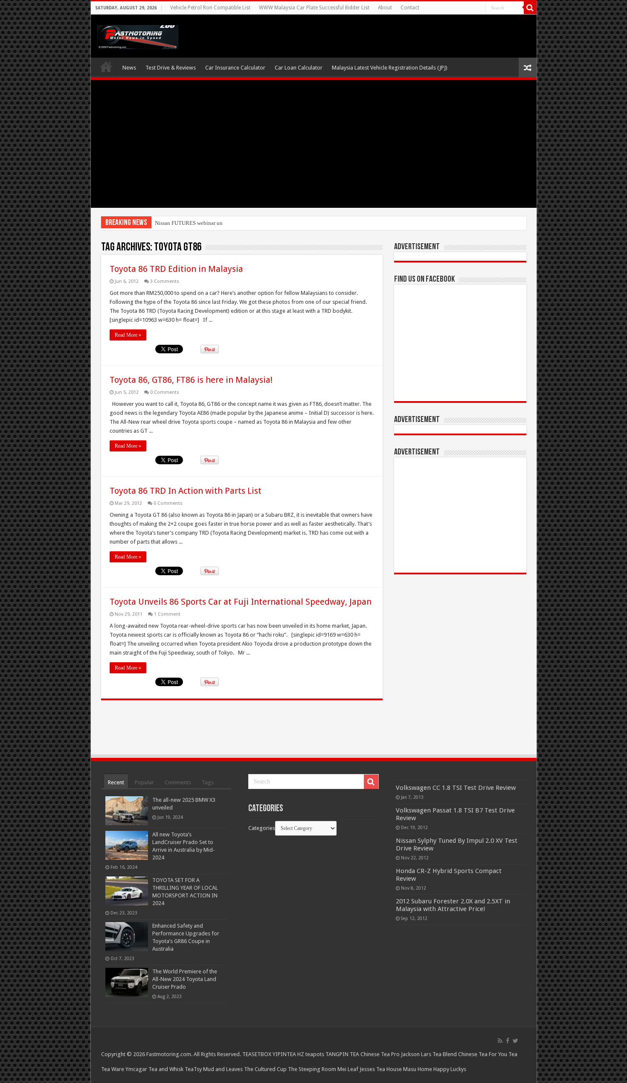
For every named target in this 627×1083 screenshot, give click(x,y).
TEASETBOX (256, 1054)
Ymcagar (136, 1069)
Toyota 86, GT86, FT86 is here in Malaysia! (191, 380)
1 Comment (167, 614)
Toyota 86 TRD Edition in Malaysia (176, 269)
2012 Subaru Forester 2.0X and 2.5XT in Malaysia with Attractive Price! (453, 905)
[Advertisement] (314, 144)
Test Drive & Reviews (170, 67)
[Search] (530, 7)
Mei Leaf (347, 1069)
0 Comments (164, 392)
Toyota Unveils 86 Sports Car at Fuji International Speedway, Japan (241, 602)
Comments (178, 782)
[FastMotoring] (137, 35)
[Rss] (500, 1041)
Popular (144, 782)
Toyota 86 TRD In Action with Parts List (185, 491)
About (385, 8)
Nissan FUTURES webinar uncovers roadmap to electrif (218, 223)
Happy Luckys (449, 1069)
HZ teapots (310, 1054)
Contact (410, 8)
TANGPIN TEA (342, 1054)
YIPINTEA (284, 1054)
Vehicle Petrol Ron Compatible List (210, 8)
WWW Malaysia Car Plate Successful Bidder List (314, 8)
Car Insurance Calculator (235, 67)
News (129, 67)
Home (106, 67)
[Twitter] (515, 1041)
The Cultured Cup (265, 1069)
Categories (261, 828)
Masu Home (417, 1069)
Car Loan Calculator (298, 67)
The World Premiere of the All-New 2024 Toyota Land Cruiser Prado (184, 979)
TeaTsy (193, 1069)
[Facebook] (507, 1041)
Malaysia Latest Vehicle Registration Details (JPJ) (389, 67)
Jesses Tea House (381, 1069)
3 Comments (164, 281)
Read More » (128, 335)
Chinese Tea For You (482, 1054)
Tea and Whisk (165, 1069)
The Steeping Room (312, 1069)
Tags (208, 782)
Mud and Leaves (223, 1069)
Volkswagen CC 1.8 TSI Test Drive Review (456, 788)
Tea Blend (445, 1054)
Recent (116, 782)
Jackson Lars (416, 1054)
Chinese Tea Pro (380, 1054)
